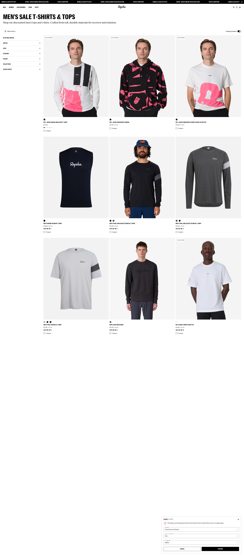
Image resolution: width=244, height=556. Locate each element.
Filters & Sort (11, 31)
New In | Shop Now (63, 2)
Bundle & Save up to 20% (9, 2)
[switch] (233, 31)
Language (168, 540)
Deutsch (170, 519)
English (166, 519)
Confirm (220, 549)
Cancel (182, 549)
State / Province (169, 533)
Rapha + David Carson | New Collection (37, 2)
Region (167, 527)
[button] (21, 38)
